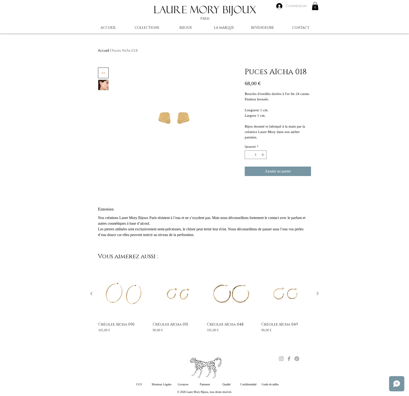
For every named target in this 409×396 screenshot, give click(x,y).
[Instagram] (281, 359)
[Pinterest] (297, 359)
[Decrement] (248, 155)
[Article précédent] (91, 293)
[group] (204, 303)
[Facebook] (289, 359)
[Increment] (263, 155)
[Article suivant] (317, 293)
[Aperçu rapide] (123, 294)
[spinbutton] (255, 155)
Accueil (103, 50)
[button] (315, 6)
